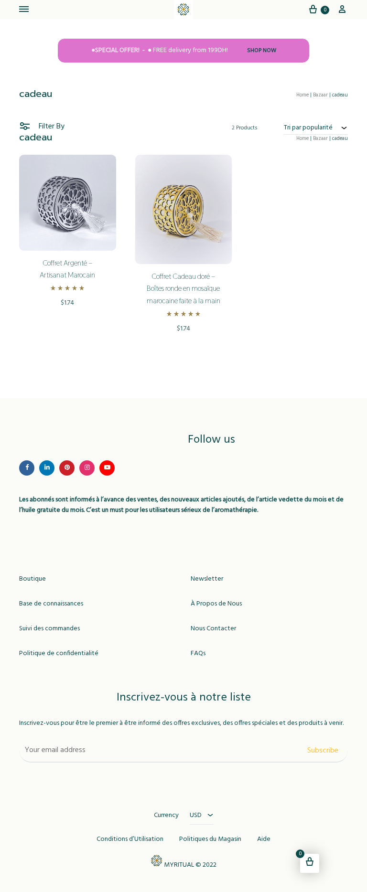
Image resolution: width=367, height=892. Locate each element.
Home (302, 95)
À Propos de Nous (216, 604)
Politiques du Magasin (210, 839)
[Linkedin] (46, 468)
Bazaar (320, 95)
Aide (263, 839)
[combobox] (316, 127)
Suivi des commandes (49, 629)
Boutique (32, 579)
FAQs (198, 653)
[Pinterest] (67, 468)
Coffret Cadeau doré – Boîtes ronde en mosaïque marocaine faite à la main (183, 288)
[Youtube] (107, 468)
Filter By (51, 126)
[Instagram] (87, 468)
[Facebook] (26, 468)
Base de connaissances (51, 604)
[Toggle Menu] (24, 10)
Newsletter (207, 579)
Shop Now (261, 50)
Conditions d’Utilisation (130, 839)
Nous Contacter (213, 629)
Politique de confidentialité (58, 653)
